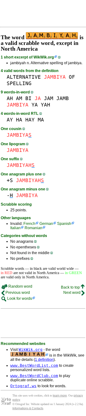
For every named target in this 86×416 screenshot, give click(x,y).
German (46, 224)
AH (10, 98)
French (29, 224)
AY (10, 120)
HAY (30, 120)
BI (28, 98)
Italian (15, 228)
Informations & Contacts (27, 408)
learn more (60, 395)
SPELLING (19, 83)
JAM (48, 98)
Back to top (71, 287)
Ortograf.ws (23, 386)
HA (19, 120)
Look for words (19, 298)
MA (41, 120)
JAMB (62, 98)
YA (35, 105)
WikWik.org (43, 57)
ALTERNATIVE (24, 77)
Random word (19, 286)
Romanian (33, 228)
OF (72, 77)
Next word (72, 292)
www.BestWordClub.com (34, 375)
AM (19, 98)
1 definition (44, 360)
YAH (45, 105)
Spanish (64, 224)
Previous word (17, 292)
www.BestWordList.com (34, 365)
